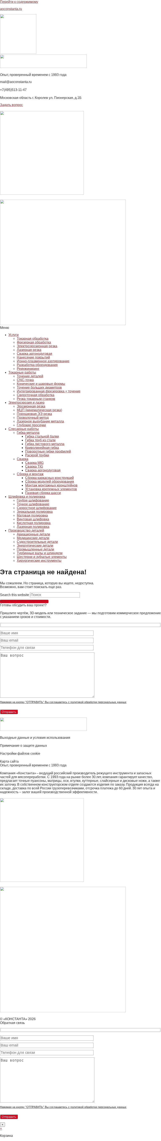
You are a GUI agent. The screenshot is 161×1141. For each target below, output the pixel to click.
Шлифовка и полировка (26, 496)
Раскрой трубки (37, 455)
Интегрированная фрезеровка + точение (48, 391)
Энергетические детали (35, 545)
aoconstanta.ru (11, 9)
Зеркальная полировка (35, 511)
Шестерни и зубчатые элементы (42, 557)
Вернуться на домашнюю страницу (24, 601)
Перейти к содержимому (19, 2)
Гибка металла (28, 432)
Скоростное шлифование (37, 508)
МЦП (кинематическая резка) (39, 410)
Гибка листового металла (44, 444)
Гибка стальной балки (42, 436)
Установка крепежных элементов (51, 489)
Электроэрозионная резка (37, 346)
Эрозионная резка (31, 406)
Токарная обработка (32, 338)
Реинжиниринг (28, 368)
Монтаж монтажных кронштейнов (51, 485)
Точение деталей (30, 376)
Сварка (22, 459)
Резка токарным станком (36, 399)
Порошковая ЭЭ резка (34, 414)
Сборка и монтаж (30, 474)
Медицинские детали (33, 538)
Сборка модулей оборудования (49, 481)
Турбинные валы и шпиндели (39, 553)
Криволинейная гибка (42, 447)
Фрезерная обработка (34, 342)
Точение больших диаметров (39, 387)
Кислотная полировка (34, 523)
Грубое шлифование (33, 500)
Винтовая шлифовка (33, 519)
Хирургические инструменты (39, 560)
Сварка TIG (34, 466)
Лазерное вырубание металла (40, 421)
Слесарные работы (23, 429)
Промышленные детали (35, 549)
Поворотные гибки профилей (48, 451)
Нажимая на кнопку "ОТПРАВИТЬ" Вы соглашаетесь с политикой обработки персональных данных (63, 702)
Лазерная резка (29, 350)
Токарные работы (22, 372)
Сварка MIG (34, 463)
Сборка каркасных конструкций (49, 478)
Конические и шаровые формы (41, 383)
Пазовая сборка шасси (43, 493)
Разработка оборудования (37, 365)
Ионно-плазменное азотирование (43, 361)
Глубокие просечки (31, 425)
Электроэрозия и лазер (26, 402)
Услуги (13, 335)
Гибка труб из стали (40, 440)
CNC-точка (25, 380)
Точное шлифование (33, 504)
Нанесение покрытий (33, 357)
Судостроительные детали (37, 542)
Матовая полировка (32, 515)
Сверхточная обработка (35, 395)
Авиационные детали (33, 534)
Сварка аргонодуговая (34, 353)
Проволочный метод (33, 417)
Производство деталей (26, 530)
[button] (80, 328)
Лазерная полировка (33, 526)
